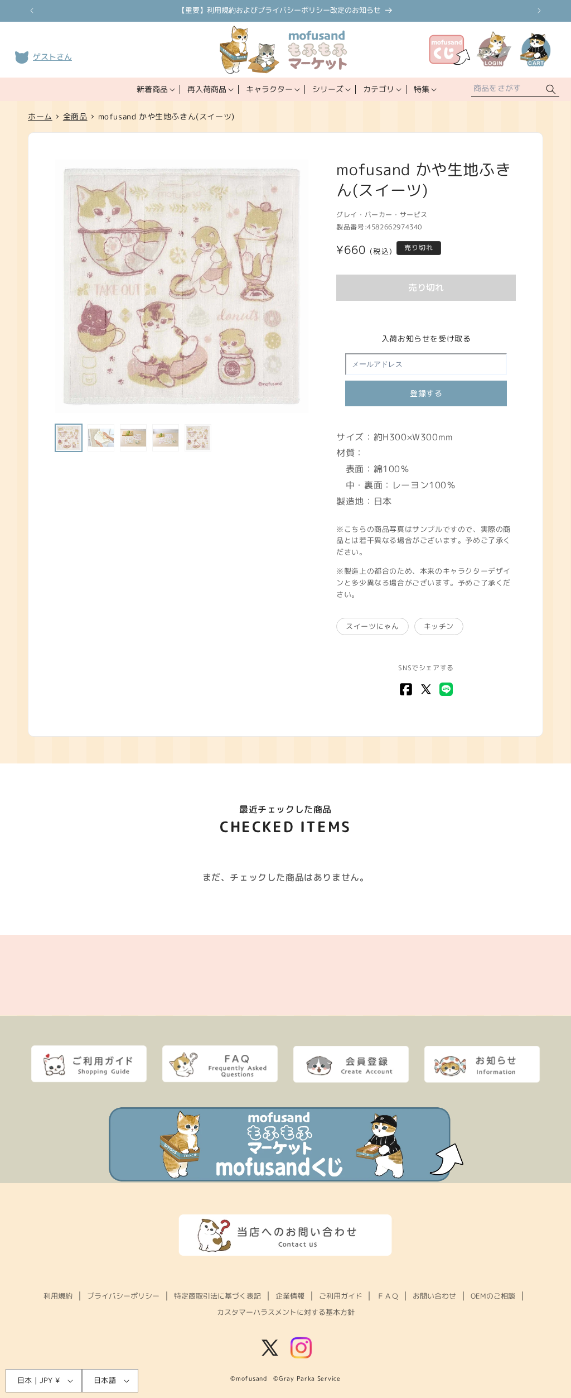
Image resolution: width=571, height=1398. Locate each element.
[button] (154, 89)
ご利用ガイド (340, 1296)
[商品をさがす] (551, 90)
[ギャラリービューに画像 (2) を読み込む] (101, 437)
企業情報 (289, 1296)
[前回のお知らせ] (32, 10)
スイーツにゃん (372, 626)
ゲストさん (52, 56)
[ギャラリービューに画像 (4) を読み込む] (165, 437)
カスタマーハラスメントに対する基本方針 (286, 1312)
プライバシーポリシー (123, 1296)
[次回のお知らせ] (539, 10)
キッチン (439, 626)
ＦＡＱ (388, 1296)
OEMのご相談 (493, 1296)
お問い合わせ (434, 1296)
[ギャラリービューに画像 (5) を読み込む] (198, 437)
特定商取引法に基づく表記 (217, 1296)
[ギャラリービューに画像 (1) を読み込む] (68, 437)
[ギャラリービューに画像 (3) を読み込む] (133, 437)
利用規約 (57, 1296)
